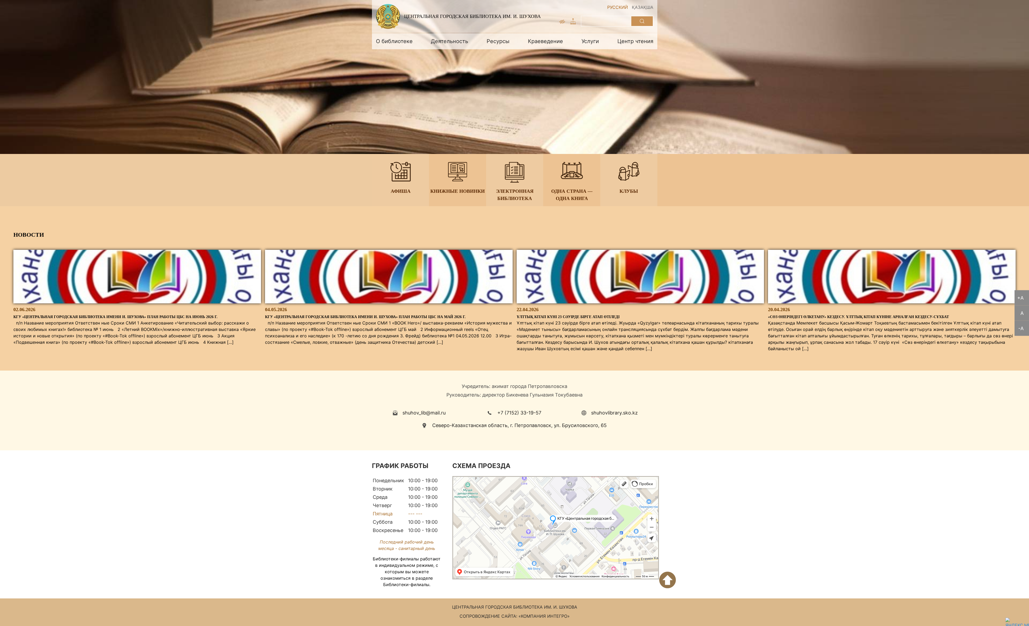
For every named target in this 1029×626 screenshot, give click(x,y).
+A (1020, 298)
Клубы (629, 191)
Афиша (400, 191)
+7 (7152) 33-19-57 (519, 413)
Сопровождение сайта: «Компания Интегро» (515, 616)
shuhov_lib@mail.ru (424, 413)
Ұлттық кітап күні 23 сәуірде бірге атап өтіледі (568, 317)
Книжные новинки (457, 191)
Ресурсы (498, 41)
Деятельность (449, 41)
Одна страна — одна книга (571, 194)
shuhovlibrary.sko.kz (614, 413)
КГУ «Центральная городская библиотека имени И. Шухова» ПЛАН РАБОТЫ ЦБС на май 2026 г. (365, 317)
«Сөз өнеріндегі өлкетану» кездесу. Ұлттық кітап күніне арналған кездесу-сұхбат (858, 317)
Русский (617, 7)
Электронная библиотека (514, 194)
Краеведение (545, 41)
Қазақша (642, 7)
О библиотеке (394, 41)
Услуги (590, 41)
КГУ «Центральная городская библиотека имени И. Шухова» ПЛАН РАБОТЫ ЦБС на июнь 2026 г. (115, 317)
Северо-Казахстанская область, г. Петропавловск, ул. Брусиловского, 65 (519, 425)
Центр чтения (635, 41)
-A (1021, 328)
